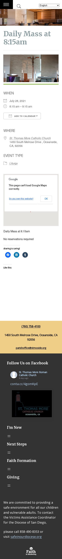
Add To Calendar (24, 116)
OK (46, 198)
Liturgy (13, 163)
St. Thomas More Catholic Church (30, 138)
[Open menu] (9, 436)
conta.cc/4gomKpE (24, 384)
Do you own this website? (21, 199)
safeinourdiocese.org (26, 537)
